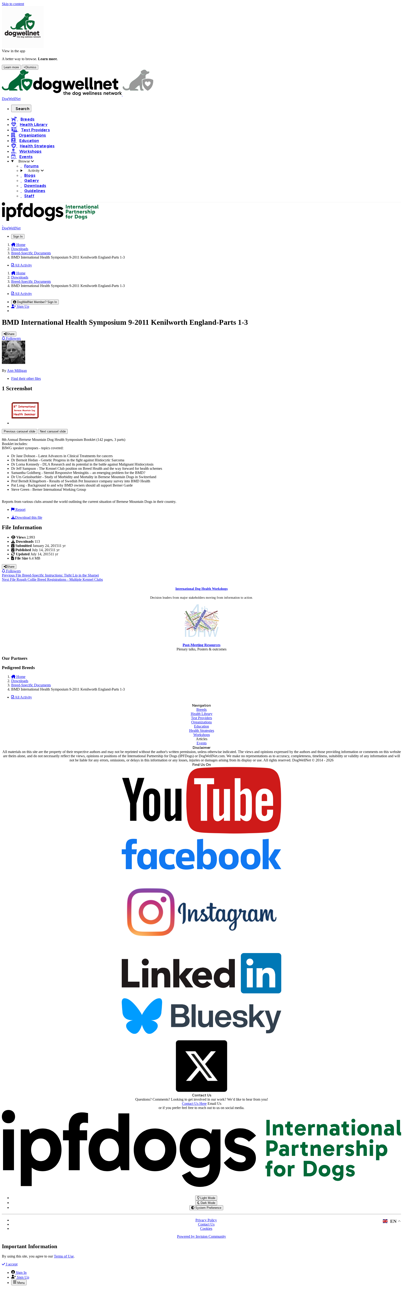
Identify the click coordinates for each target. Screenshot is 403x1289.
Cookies (206, 1228)
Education (201, 726)
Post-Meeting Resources (201, 645)
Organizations (201, 722)
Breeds (201, 710)
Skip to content (13, 4)
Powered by (201, 1236)
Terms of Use (64, 1256)
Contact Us (206, 1224)
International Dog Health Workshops (201, 589)
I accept (11, 1264)
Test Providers (201, 718)
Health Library (201, 714)
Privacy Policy (206, 1220)
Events (202, 743)
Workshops (201, 735)
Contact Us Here (194, 1104)
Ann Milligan (17, 371)
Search (22, 108)
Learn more (11, 67)
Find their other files (26, 378)
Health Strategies (201, 731)
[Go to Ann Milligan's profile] (13, 363)
